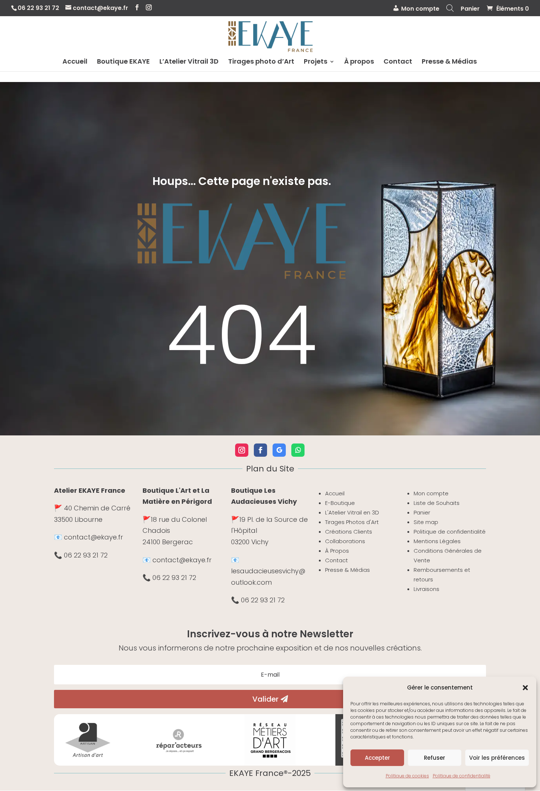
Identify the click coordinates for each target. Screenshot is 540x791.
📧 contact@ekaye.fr (88, 537)
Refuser (434, 758)
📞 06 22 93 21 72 (81, 555)
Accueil (74, 62)
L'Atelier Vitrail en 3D (352, 512)
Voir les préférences (497, 758)
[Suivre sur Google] (279, 450)
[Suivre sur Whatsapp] (298, 450)
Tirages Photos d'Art (352, 522)
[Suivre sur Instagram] (241, 450)
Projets (315, 62)
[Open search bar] (450, 10)
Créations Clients (348, 531)
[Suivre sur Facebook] (260, 450)
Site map (426, 522)
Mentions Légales (437, 541)
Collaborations (345, 541)
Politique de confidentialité (461, 776)
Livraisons (426, 589)
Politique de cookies (407, 776)
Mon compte (431, 493)
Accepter (377, 758)
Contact (398, 62)
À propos (359, 62)
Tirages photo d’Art (261, 62)
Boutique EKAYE (123, 62)
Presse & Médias (449, 62)
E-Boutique (340, 503)
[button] (525, 687)
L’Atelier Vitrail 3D (189, 62)
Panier (470, 9)
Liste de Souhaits (437, 503)
